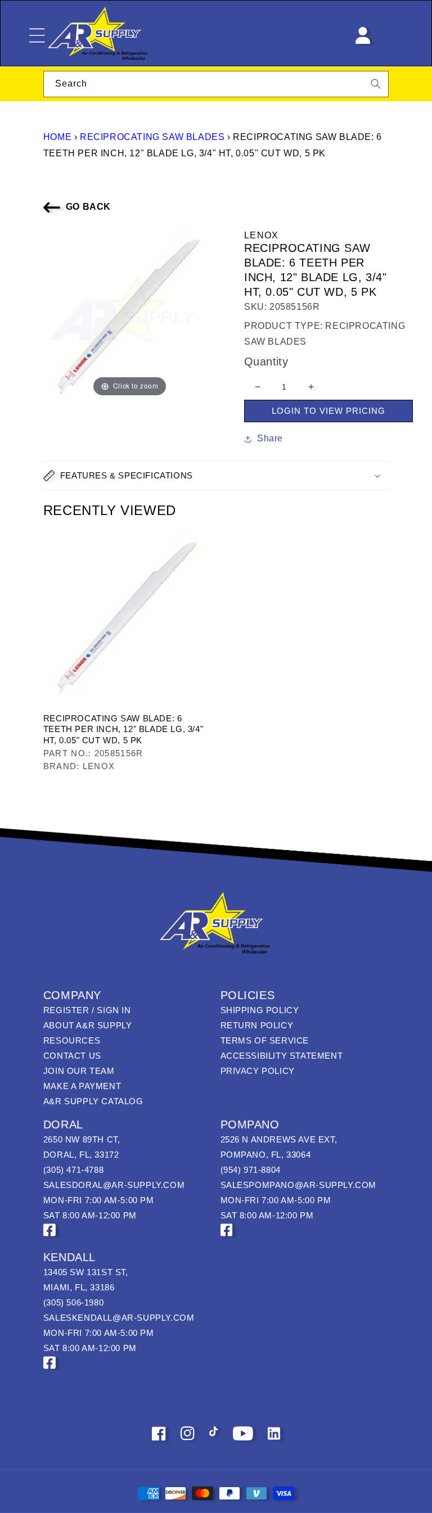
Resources (71, 1040)
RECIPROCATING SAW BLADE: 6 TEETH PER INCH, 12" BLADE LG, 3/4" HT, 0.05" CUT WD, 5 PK (123, 729)
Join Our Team (79, 1071)
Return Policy (257, 1025)
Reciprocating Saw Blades (152, 137)
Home (57, 137)
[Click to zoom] (129, 313)
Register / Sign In (87, 1010)
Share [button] (270, 438)
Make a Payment (82, 1086)
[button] (216, 476)
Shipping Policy (259, 1010)
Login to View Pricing (328, 410)
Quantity (266, 361)
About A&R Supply (87, 1025)
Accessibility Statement (281, 1055)
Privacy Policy (257, 1071)
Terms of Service (264, 1040)
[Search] (375, 83)
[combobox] (216, 84)
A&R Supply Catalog (93, 1101)
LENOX (261, 235)
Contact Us (72, 1055)
